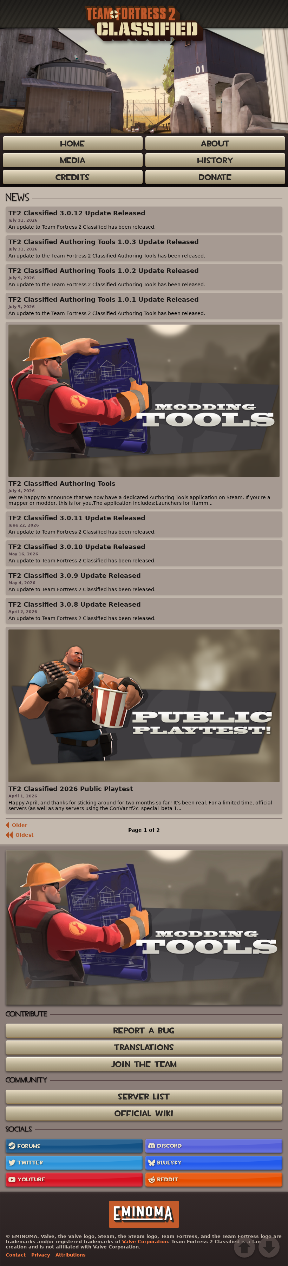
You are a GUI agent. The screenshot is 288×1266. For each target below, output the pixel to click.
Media (73, 160)
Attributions (70, 1255)
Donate (215, 177)
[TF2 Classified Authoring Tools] (144, 927)
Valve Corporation (145, 1241)
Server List (144, 1096)
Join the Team (144, 1064)
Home (72, 143)
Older (19, 825)
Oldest (24, 835)
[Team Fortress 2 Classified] (144, 23)
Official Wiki (144, 1113)
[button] (244, 1247)
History (215, 160)
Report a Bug (144, 1030)
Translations (144, 1047)
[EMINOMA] (144, 1214)
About (215, 143)
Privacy (40, 1255)
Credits (72, 177)
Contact (16, 1255)
